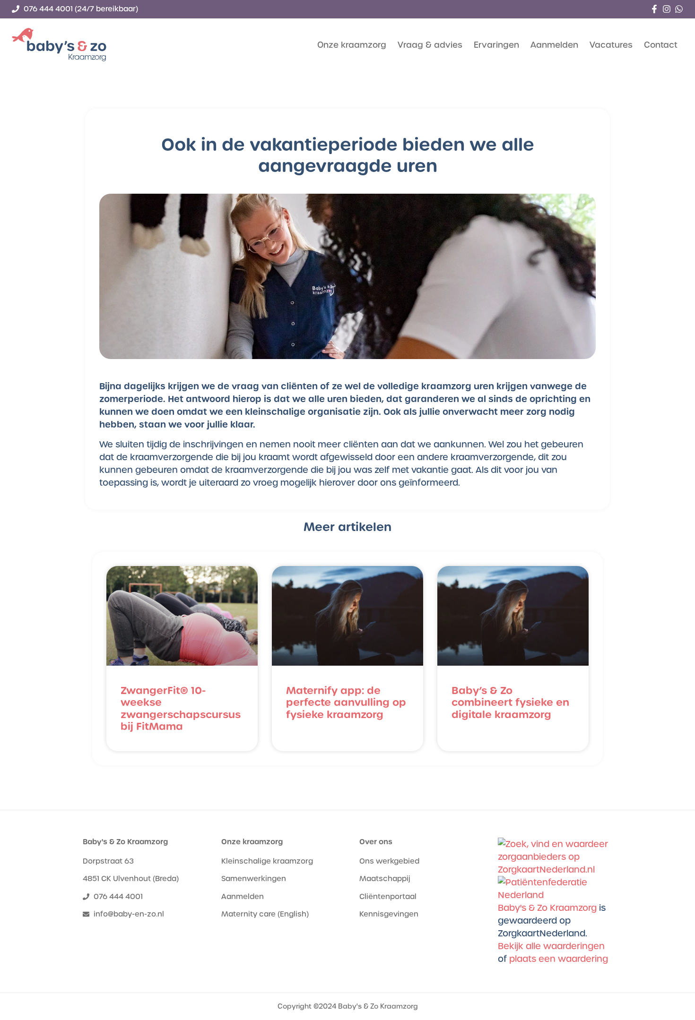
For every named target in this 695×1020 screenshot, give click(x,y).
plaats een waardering (558, 958)
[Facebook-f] (654, 9)
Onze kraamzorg (351, 45)
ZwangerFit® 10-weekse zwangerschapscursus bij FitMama (181, 708)
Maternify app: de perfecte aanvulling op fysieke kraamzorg (346, 702)
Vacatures (611, 45)
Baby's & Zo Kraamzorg (125, 842)
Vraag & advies (430, 45)
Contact (661, 45)
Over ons (375, 842)
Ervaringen (496, 45)
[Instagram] (666, 9)
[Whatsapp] (679, 9)
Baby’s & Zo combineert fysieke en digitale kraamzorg (510, 702)
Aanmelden (554, 45)
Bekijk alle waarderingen (551, 946)
